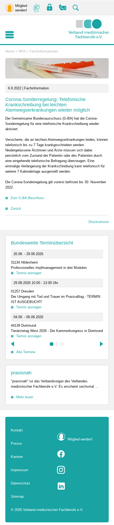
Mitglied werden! (80, 439)
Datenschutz (20, 483)
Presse (16, 443)
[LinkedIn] (80, 486)
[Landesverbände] (36, 7)
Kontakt (17, 430)
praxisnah (21, 372)
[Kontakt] (62, 7)
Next (101, 344)
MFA (22, 51)
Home (9, 51)
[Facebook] (80, 454)
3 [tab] (62, 344)
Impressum (19, 470)
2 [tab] (57, 344)
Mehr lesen (24, 397)
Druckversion (99, 222)
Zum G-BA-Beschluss (27, 198)
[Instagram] (80, 470)
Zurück (16, 209)
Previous (12, 344)
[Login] (49, 7)
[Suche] (76, 7)
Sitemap (17, 496)
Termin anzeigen (28, 273)
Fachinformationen (44, 51)
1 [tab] (51, 344)
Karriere (17, 457)
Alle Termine (25, 352)
